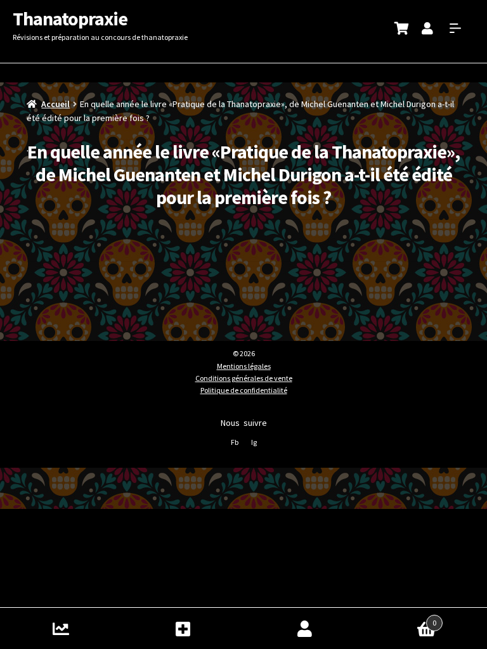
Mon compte (304, 628)
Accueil (55, 104)
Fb (234, 442)
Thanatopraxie (70, 18)
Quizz (61, 628)
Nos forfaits (183, 628)
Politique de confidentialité (243, 390)
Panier (400, 618)
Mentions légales (244, 366)
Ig (254, 442)
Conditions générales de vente (243, 378)
